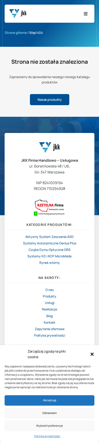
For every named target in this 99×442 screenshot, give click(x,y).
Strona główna (16, 32)
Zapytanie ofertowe (49, 329)
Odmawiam (49, 413)
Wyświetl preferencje (49, 426)
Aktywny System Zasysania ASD (49, 236)
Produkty (49, 296)
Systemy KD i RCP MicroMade (49, 256)
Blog (49, 316)
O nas (49, 290)
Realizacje (49, 309)
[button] (92, 354)
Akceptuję (49, 400)
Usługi (49, 303)
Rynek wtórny (49, 262)
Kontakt (49, 322)
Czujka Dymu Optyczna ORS (49, 249)
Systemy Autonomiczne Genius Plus (49, 243)
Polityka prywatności (47, 436)
